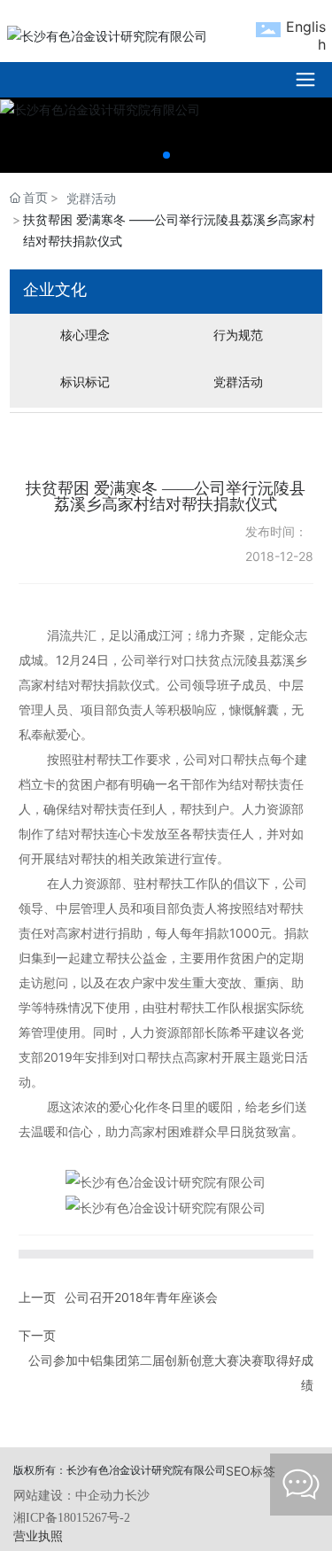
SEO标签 (250, 1470)
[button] (166, 155)
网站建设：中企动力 (69, 1495)
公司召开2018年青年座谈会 (141, 1297)
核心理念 (85, 334)
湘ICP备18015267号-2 (71, 1517)
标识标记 (85, 381)
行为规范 (238, 334)
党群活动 (91, 198)
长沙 (137, 1495)
